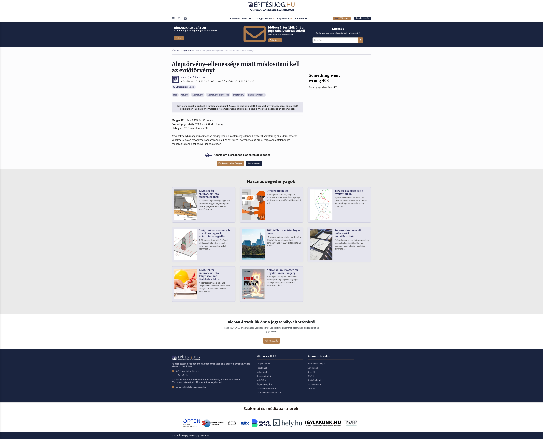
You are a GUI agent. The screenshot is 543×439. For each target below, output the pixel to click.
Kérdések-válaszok (241, 18)
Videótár (261, 380)
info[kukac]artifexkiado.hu (188, 371)
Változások (301, 18)
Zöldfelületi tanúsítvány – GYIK (283, 232)
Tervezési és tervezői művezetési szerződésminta (348, 233)
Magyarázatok (264, 18)
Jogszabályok (263, 376)
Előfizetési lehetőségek (230, 163)
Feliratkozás (275, 40)
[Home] (271, 6)
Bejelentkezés (362, 18)
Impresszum (313, 384)
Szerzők (311, 372)
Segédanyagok (263, 384)
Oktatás (311, 388)
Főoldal (175, 50)
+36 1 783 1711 (183, 375)
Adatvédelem (314, 380)
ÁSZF (310, 376)
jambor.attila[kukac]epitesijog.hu (191, 387)
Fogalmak (261, 368)
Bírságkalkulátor (277, 190)
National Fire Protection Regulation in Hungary (282, 271)
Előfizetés (343, 18)
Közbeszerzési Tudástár (268, 392)
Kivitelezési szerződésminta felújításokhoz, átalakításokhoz (209, 274)
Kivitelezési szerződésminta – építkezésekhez (210, 194)
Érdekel (179, 38)
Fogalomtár (283, 18)
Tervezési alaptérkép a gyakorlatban (349, 192)
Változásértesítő (315, 363)
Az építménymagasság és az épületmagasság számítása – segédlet (214, 233)
